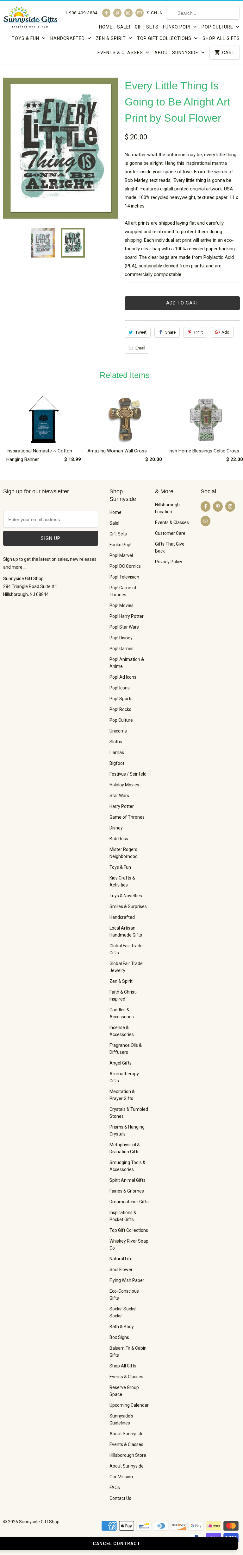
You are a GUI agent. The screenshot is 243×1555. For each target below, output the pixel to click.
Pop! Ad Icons (122, 677)
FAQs (114, 1487)
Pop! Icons (119, 687)
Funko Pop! (177, 26)
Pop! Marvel (121, 555)
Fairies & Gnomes (126, 1190)
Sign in (155, 12)
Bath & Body (121, 1326)
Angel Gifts (120, 1062)
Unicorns (118, 730)
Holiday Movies (124, 784)
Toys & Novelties (125, 895)
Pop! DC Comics (125, 566)
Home (106, 26)
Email (140, 348)
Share (170, 332)
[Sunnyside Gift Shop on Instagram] (128, 13)
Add (225, 332)
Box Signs (119, 1337)
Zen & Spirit (111, 38)
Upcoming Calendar (129, 1405)
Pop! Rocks (120, 709)
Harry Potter (121, 806)
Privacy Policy (168, 561)
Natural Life (121, 1258)
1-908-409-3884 (81, 12)
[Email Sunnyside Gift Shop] (139, 13)
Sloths (115, 741)
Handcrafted (68, 38)
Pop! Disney (121, 637)
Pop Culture (218, 26)
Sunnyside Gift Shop (39, 1521)
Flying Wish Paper (126, 1280)
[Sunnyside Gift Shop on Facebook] (106, 13)
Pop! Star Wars (124, 627)
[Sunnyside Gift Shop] (30, 19)
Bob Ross (118, 838)
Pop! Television (124, 576)
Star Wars (119, 795)
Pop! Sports (121, 698)
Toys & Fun (26, 38)
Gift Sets (147, 26)
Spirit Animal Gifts (127, 1180)
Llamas (116, 752)
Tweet (140, 332)
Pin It (198, 332)
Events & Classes (120, 52)
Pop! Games (121, 648)
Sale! (123, 26)
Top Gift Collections (165, 38)
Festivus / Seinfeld (127, 774)
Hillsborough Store (127, 1455)
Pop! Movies (121, 605)
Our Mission (121, 1476)
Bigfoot (116, 763)
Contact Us (120, 1498)
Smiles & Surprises (128, 906)
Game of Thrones (127, 817)
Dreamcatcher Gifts (129, 1201)
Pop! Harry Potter (126, 616)
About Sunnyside (177, 52)
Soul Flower (121, 1269)
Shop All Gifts (221, 38)
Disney (116, 827)
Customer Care (170, 533)
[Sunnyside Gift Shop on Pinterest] (117, 13)
